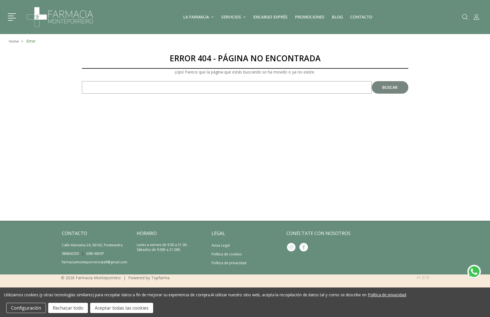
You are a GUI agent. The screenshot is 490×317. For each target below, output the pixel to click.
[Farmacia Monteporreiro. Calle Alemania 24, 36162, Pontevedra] (60, 17)
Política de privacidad (229, 263)
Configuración (26, 308)
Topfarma (160, 277)
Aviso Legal (221, 245)
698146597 (95, 253)
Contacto (361, 17)
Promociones (309, 17)
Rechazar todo (68, 308)
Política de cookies (227, 254)
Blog (337, 17)
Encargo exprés (270, 17)
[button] (13, 16)
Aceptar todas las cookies (122, 308)
